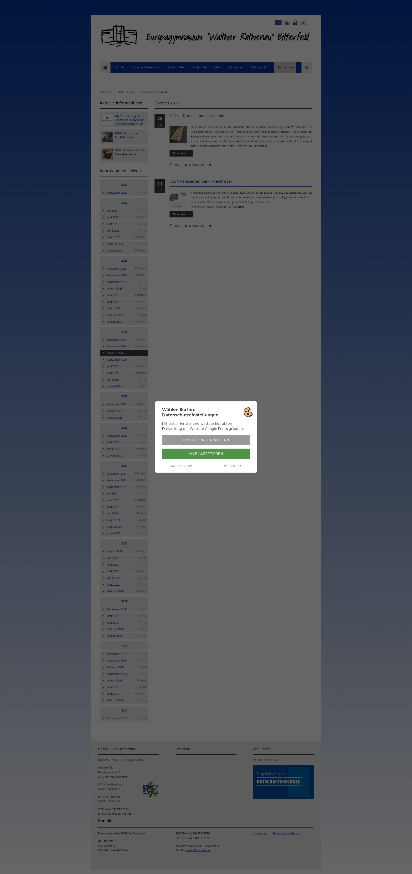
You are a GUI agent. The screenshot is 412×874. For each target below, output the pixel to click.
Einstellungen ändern (206, 440)
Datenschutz (181, 465)
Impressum (232, 465)
